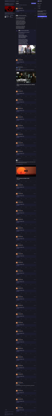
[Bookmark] (30, 13)
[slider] (27, 52)
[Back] (16, 1)
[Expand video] (33, 53)
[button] (27, 50)
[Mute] (21, 53)
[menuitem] (27, 50)
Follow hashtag (33, 3)
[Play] (19, 53)
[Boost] (21, 13)
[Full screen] (34, 53)
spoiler (18, 1)
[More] (35, 13)
